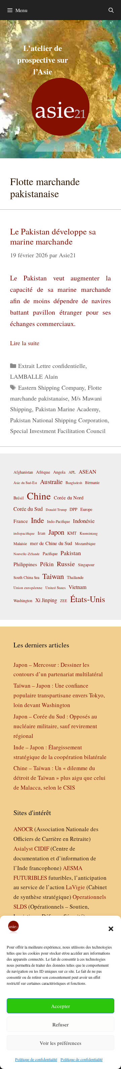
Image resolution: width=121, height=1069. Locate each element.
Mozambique (85, 543)
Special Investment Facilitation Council (58, 431)
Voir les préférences (60, 1042)
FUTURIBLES (30, 877)
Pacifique (50, 553)
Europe (86, 509)
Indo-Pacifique (58, 521)
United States (55, 587)
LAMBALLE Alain (34, 376)
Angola (59, 472)
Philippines (25, 564)
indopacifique (24, 533)
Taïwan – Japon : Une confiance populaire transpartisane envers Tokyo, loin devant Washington (59, 695)
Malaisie (20, 543)
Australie (51, 481)
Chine (39, 495)
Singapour (86, 564)
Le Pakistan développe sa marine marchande (53, 236)
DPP (73, 509)
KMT (72, 533)
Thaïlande (75, 577)
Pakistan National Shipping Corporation (59, 420)
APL (72, 472)
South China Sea (26, 577)
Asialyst (23, 848)
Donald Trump (56, 509)
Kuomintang (88, 533)
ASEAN (87, 471)
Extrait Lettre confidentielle (51, 366)
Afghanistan (23, 472)
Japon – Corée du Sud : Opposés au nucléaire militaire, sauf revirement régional (55, 726)
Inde (37, 520)
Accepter (60, 1006)
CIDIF (41, 848)
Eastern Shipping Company (51, 387)
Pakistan (71, 553)
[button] (111, 928)
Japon (56, 532)
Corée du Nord (68, 497)
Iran (41, 533)
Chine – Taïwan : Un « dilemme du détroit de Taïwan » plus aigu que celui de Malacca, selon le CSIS (59, 777)
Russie (66, 563)
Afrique (43, 472)
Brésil (18, 498)
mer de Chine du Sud (51, 543)
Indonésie (83, 521)
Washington (22, 600)
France (20, 521)
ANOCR (23, 829)
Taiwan (53, 576)
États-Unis (87, 598)
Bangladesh (74, 482)
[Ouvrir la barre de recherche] (111, 10)
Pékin (47, 564)
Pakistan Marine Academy (67, 409)
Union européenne (27, 587)
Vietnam (77, 586)
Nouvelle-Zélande (26, 553)
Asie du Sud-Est (25, 482)
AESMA (72, 868)
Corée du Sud (28, 509)
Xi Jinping (46, 599)
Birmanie (92, 482)
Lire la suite (24, 343)
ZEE (63, 600)
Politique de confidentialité (36, 1059)
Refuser (60, 1024)
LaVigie (75, 887)
